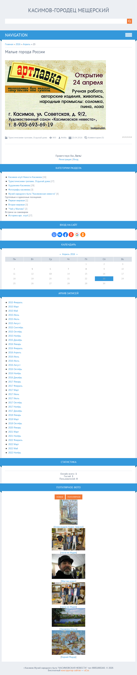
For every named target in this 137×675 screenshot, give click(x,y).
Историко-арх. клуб (18, 215)
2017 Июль (13, 398)
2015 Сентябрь (15, 327)
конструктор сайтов (71, 670)
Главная (9, 44)
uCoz (86, 670)
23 (104, 279)
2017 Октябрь (15, 402)
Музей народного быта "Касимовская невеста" (31, 194)
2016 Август (14, 365)
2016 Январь (14, 344)
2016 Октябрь (15, 369)
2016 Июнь (13, 356)
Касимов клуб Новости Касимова (25, 177)
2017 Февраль (15, 386)
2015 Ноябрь (14, 336)
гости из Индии (68, 552)
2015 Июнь (13, 315)
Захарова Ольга (68, 629)
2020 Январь (14, 427)
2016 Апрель (14, 352)
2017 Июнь (13, 394)
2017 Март (13, 390)
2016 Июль (13, 361)
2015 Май (13, 311)
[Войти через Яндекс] (71, 234)
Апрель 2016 (68, 254)
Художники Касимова (19, 185)
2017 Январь (14, 381)
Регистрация (65, 159)
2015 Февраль (15, 302)
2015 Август (14, 323)
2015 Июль (13, 319)
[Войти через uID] (54, 234)
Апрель (26, 44)
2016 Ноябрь (14, 373)
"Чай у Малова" (16, 209)
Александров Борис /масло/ (68, 527)
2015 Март (13, 306)
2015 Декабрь (15, 340)
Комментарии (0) (96, 138)
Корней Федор (68, 657)
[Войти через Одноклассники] (82, 234)
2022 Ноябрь (14, 452)
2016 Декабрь (15, 377)
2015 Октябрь (15, 331)
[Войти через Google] (77, 234)
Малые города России (25, 51)
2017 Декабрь (15, 411)
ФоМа (63, 138)
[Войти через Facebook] (65, 234)
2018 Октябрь (15, 423)
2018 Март (13, 419)
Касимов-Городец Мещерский (68, 10)
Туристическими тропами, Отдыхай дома (27, 138)
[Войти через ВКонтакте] (59, 234)
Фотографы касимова (19, 189)
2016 (18, 44)
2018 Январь (14, 415)
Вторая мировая (16, 204)
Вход (75, 159)
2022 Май (13, 448)
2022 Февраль (15, 440)
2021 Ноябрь (14, 436)
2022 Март (13, 444)
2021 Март (13, 432)
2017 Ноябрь (14, 407)
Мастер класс (68, 581)
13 (50, 274)
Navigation (16, 35)
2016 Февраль (15, 348)
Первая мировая (16, 200)
